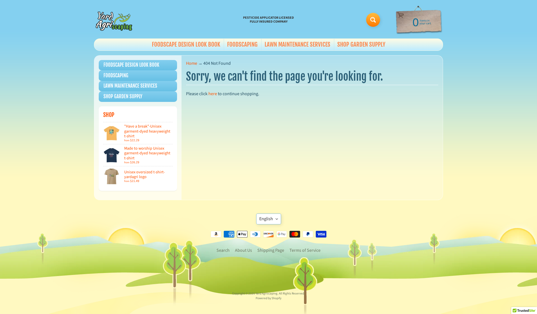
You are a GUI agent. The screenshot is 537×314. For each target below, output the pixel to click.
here (212, 94)
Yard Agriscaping (266, 293)
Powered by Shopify (268, 298)
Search (223, 250)
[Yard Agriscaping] (115, 19)
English (266, 219)
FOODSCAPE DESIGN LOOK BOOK (186, 44)
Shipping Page (270, 250)
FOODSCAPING (242, 44)
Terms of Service (305, 250)
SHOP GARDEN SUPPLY (361, 44)
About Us (243, 250)
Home (191, 63)
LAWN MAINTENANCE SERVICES (297, 44)
